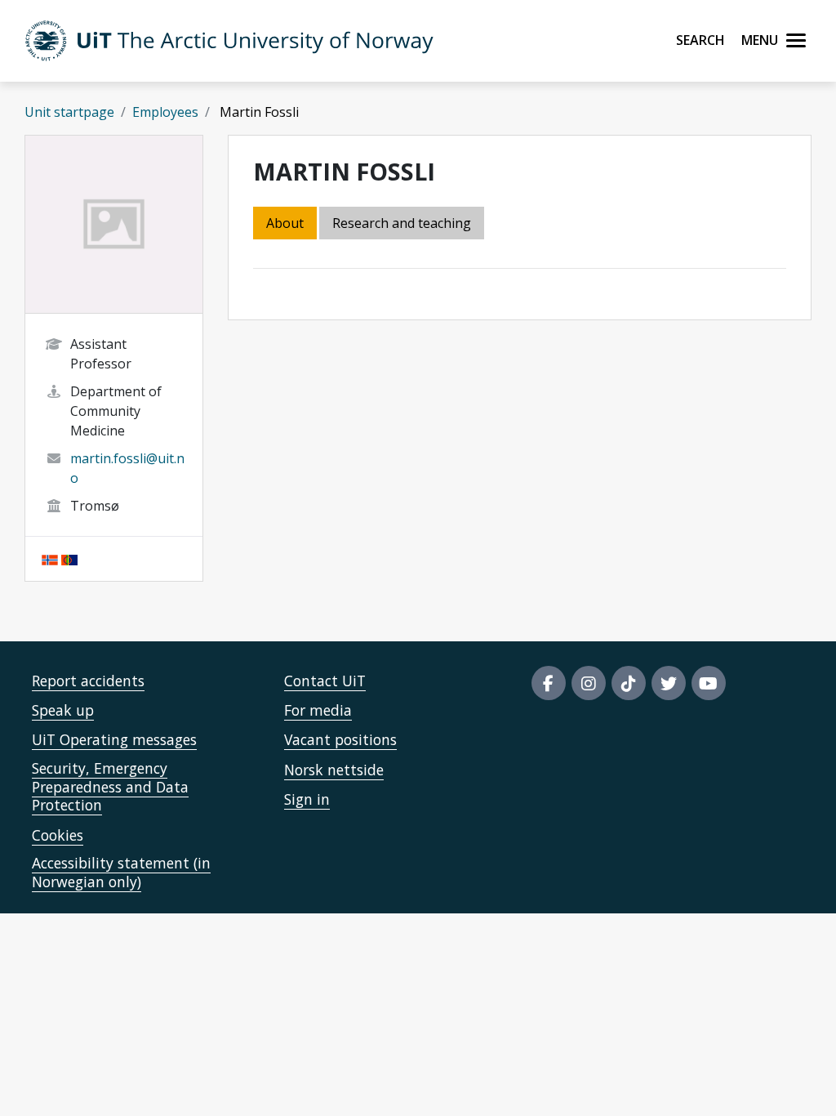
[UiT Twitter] (668, 683)
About (285, 223)
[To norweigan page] (50, 559)
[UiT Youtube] (708, 683)
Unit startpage (69, 112)
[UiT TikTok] (628, 683)
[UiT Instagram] (588, 683)
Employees (165, 112)
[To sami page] (69, 559)
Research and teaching (401, 223)
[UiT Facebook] (548, 683)
